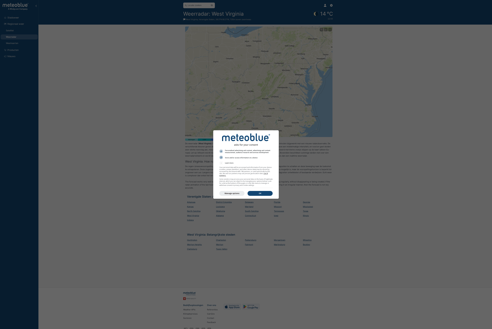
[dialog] (246, 164)
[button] (246, 163)
